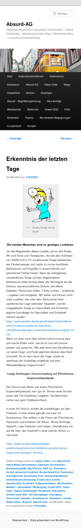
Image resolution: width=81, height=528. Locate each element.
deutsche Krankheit (26, 472)
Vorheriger (14, 138)
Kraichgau (46, 92)
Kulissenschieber (45, 483)
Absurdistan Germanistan (21, 464)
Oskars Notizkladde (25, 491)
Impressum (13, 84)
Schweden (13, 117)
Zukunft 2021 (40, 502)
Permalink (40, 505)
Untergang (55, 494)
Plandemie (44, 491)
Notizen (30, 92)
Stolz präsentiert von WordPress (49, 520)
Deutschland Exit (49, 472)
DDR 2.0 (48, 468)
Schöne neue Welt (16, 494)
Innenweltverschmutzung (21, 479)
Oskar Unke (51, 84)
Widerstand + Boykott (19, 502)
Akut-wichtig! (54, 101)
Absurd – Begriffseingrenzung (24, 101)
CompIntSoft (14, 126)
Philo (67, 109)
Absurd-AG (19, 23)
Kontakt (31, 126)
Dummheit (67, 472)
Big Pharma (35, 468)
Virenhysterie (40, 498)
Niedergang (39, 487)
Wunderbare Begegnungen (55, 117)
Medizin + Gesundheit (18, 487)
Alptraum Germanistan (51, 464)
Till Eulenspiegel (38, 494)
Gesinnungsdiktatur (56, 476)
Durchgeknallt (14, 476)
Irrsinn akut (44, 479)
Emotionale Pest (33, 476)
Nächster (68, 138)
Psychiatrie (58, 491)
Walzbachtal (14, 109)
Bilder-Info (33, 109)
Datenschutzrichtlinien (31, 76)
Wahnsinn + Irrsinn (60, 498)
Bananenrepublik (16, 468)
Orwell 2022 (51, 109)
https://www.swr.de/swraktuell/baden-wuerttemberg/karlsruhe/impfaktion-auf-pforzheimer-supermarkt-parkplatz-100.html (37, 448)
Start (9, 76)
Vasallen (26, 498)
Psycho (29, 117)
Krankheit (28, 483)
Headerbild (13, 92)
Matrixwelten (64, 483)
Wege (67, 84)
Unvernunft (13, 498)
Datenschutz (57, 76)
